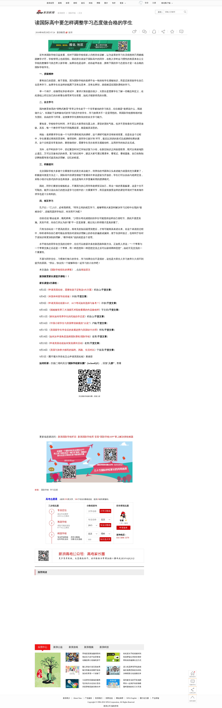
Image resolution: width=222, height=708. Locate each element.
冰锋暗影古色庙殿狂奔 (132, 673)
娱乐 (83, 3)
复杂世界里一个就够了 (91, 673)
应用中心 (42, 647)
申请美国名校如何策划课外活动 (66, 343)
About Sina (77, 698)
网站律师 (119, 698)
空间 (154, 31)
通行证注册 (144, 698)
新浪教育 (61, 13)
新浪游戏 (73, 647)
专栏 (114, 3)
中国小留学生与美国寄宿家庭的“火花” (70, 323)
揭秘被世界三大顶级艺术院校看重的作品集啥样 (74, 310)
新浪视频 (88, 647)
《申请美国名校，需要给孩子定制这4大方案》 (70, 289)
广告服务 (88, 698)
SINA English (131, 698)
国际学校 (72, 13)
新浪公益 (58, 647)
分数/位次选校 (76, 539)
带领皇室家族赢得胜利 (91, 654)
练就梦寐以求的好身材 (132, 657)
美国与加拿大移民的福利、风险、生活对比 (72, 350)
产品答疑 (155, 698)
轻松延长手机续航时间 (132, 654)
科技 (90, 3)
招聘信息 (109, 698)
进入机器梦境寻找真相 (132, 667)
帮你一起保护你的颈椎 (132, 683)
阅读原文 (85, 269)
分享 (163, 31)
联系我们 (98, 698)
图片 (106, 3)
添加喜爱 (172, 31)
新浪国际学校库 (86, 436)
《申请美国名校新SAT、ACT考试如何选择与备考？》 (73, 303)
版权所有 (114, 706)
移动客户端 (165, 3)
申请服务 (123, 528)
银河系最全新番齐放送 (91, 670)
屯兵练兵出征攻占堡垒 (91, 683)
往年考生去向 (62, 539)
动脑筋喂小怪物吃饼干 (91, 660)
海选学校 (62, 522)
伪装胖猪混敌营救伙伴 (91, 687)
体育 (67, 3)
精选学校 (62, 533)
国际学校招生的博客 (61, 269)
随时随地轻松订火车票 (132, 687)
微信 (144, 31)
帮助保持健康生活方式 (132, 660)
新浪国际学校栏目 (67, 436)
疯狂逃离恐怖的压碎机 (132, 670)
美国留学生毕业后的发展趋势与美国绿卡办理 (73, 330)
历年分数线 (75, 537)
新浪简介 (66, 698)
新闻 (60, 3)
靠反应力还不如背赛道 (91, 657)
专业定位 (62, 510)
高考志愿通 (51, 499)
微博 (70, 32)
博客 (98, 3)
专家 (122, 520)
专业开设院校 (62, 537)
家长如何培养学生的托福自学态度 (67, 316)
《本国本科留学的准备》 (59, 296)
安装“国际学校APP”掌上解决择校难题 (114, 436)
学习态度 (54, 490)
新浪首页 (50, 3)
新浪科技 (104, 647)
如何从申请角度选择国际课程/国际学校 (70, 336)
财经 (75, 3)
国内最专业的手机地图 (132, 680)
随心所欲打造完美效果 (91, 667)
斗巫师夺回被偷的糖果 (91, 680)
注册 (154, 3)
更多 (121, 3)
